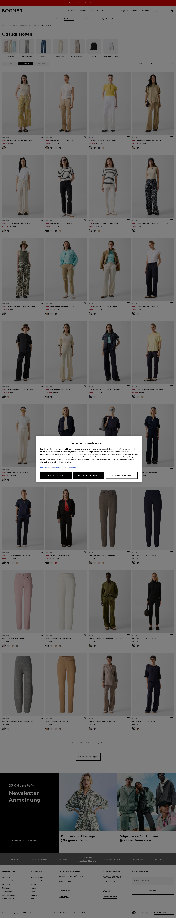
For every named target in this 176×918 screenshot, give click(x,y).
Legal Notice (56, 467)
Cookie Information (68, 467)
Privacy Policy (45, 467)
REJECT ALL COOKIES (56, 475)
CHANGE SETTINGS (121, 475)
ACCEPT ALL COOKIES (88, 475)
